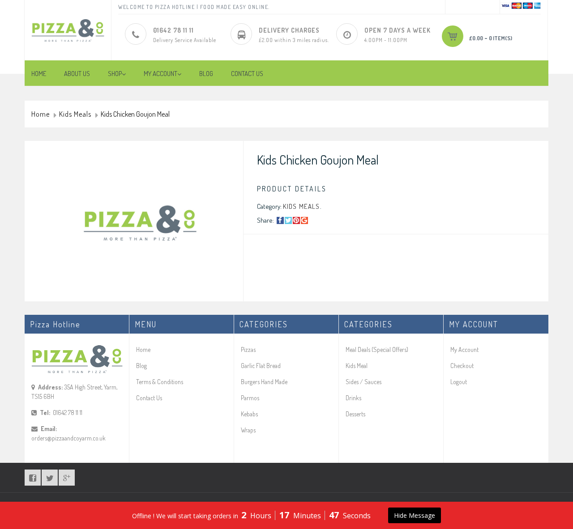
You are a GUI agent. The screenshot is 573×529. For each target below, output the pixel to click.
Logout (458, 381)
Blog (141, 365)
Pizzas (248, 349)
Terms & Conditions (159, 381)
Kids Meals (75, 114)
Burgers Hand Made (264, 381)
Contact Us (149, 398)
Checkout (462, 365)
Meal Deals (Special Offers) (377, 349)
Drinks (353, 398)
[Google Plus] (304, 220)
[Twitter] (288, 220)
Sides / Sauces (363, 381)
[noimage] (138, 223)
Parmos (250, 398)
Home (40, 114)
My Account (464, 349)
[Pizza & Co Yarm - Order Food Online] (67, 23)
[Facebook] (280, 220)
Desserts (355, 414)
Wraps (248, 430)
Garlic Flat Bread (261, 365)
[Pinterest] (296, 220)
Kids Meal (357, 365)
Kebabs (249, 414)
